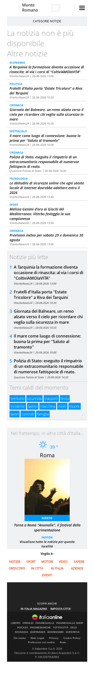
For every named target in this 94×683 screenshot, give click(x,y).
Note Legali (37, 638)
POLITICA (16, 84)
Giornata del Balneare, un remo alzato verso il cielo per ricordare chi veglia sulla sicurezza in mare (46, 114)
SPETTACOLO (18, 131)
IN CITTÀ (37, 568)
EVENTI (47, 575)
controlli (28, 414)
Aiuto (63, 642)
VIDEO (63, 561)
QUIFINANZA (37, 632)
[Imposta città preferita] (13, 7)
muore (74, 406)
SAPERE (79, 561)
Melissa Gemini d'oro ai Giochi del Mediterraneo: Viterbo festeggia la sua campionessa (40, 214)
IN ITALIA (57, 568)
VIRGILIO (28, 623)
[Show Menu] (82, 8)
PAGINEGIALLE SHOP (69, 623)
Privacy (54, 638)
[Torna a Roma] (50, 488)
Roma (47, 455)
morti (62, 406)
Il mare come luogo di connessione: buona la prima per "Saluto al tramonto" (45, 138)
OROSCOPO (17, 568)
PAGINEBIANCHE (40, 627)
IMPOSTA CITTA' (60, 609)
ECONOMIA (17, 62)
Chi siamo (20, 638)
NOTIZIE (47, 537)
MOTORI (47, 561)
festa (65, 398)
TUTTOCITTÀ (60, 627)
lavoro (32, 406)
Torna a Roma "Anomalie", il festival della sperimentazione (47, 527)
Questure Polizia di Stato (26, 171)
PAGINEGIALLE (45, 623)
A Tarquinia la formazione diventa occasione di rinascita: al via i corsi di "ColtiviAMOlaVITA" (47, 69)
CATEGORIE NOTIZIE (47, 21)
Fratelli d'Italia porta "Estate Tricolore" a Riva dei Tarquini (41, 294)
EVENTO (47, 518)
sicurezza (34, 398)
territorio (17, 398)
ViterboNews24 (19, 76)
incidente (18, 406)
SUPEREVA (72, 632)
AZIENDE (77, 568)
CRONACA (16, 105)
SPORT (14, 204)
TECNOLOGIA (19, 178)
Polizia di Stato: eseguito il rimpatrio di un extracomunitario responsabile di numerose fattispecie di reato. (44, 162)
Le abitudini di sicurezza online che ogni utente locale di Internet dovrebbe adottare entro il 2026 (47, 188)
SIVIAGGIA (21, 632)
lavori (15, 414)
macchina (47, 406)
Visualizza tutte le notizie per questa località (47, 543)
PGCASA (22, 627)
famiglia (43, 414)
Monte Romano (30, 7)
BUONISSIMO (55, 632)
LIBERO (15, 623)
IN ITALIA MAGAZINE (34, 609)
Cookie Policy (71, 638)
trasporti (51, 398)
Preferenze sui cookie (41, 642)
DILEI (73, 627)
